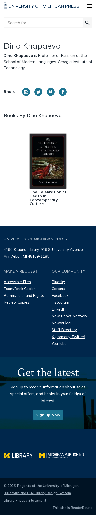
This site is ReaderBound (72, 507)
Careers (58, 288)
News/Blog (61, 323)
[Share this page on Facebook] (63, 92)
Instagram (60, 302)
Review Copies (16, 302)
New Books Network (69, 316)
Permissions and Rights (24, 295)
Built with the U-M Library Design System (37, 493)
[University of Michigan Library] (21, 455)
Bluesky (58, 281)
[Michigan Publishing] (64, 455)
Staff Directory (64, 329)
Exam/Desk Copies (20, 288)
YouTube (59, 343)
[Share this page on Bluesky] (51, 92)
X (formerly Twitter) (68, 336)
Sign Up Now (48, 414)
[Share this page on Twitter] (38, 92)
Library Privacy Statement (25, 500)
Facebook (60, 295)
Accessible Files (17, 281)
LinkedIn (59, 309)
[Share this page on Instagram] (26, 92)
